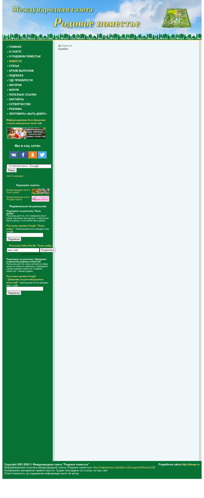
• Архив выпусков (20, 70)
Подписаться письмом (31, 254)
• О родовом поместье (24, 56)
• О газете (14, 51)
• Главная (14, 46)
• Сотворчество (19, 104)
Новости (67, 45)
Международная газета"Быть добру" (18, 191)
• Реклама (14, 108)
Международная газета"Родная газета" (18, 198)
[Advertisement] (30, 378)
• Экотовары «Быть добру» (27, 113)
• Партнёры (15, 99)
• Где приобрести (20, 80)
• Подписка (15, 75)
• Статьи (13, 65)
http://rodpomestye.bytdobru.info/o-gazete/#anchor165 (124, 467)
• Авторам (14, 85)
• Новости (14, 61)
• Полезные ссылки (21, 94)
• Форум (13, 89)
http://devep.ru (191, 464)
